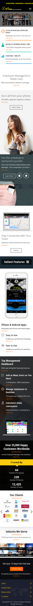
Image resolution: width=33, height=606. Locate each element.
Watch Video (16, 107)
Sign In (17, 22)
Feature (16, 250)
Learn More (9, 176)
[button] (2, 19)
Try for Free (16, 569)
